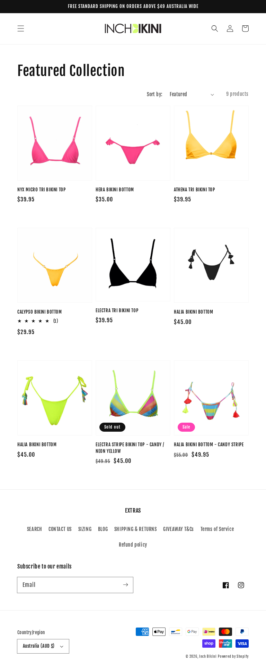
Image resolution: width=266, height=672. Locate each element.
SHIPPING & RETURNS (135, 529)
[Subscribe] (125, 584)
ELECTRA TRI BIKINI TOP (117, 310)
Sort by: (154, 94)
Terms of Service (217, 529)
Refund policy (133, 545)
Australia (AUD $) (39, 646)
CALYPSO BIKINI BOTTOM (39, 312)
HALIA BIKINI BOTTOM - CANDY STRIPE (208, 444)
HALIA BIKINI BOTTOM (193, 312)
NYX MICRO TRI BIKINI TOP (41, 189)
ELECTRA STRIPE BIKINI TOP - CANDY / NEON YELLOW (130, 448)
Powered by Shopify (233, 656)
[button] (20, 28)
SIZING (85, 529)
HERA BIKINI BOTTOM (115, 189)
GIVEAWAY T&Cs (178, 529)
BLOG (103, 529)
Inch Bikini (208, 656)
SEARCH (34, 529)
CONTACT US (60, 529)
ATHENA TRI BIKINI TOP (194, 189)
